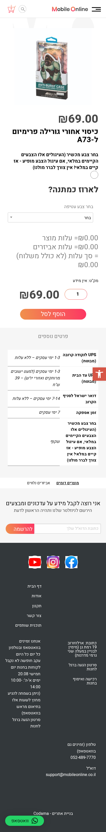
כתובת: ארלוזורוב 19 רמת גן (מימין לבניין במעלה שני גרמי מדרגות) (82, 649)
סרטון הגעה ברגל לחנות (83, 667)
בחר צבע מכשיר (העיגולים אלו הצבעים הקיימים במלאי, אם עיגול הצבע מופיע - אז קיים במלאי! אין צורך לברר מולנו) (56, 161)
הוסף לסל (53, 314)
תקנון (36, 606)
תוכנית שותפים (28, 625)
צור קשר (34, 616)
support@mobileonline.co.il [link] (71, 775)
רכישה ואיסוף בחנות (85, 681)
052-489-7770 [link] (83, 758)
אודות (36, 596)
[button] (99, 374)
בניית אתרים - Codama (53, 814)
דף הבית (34, 586)
